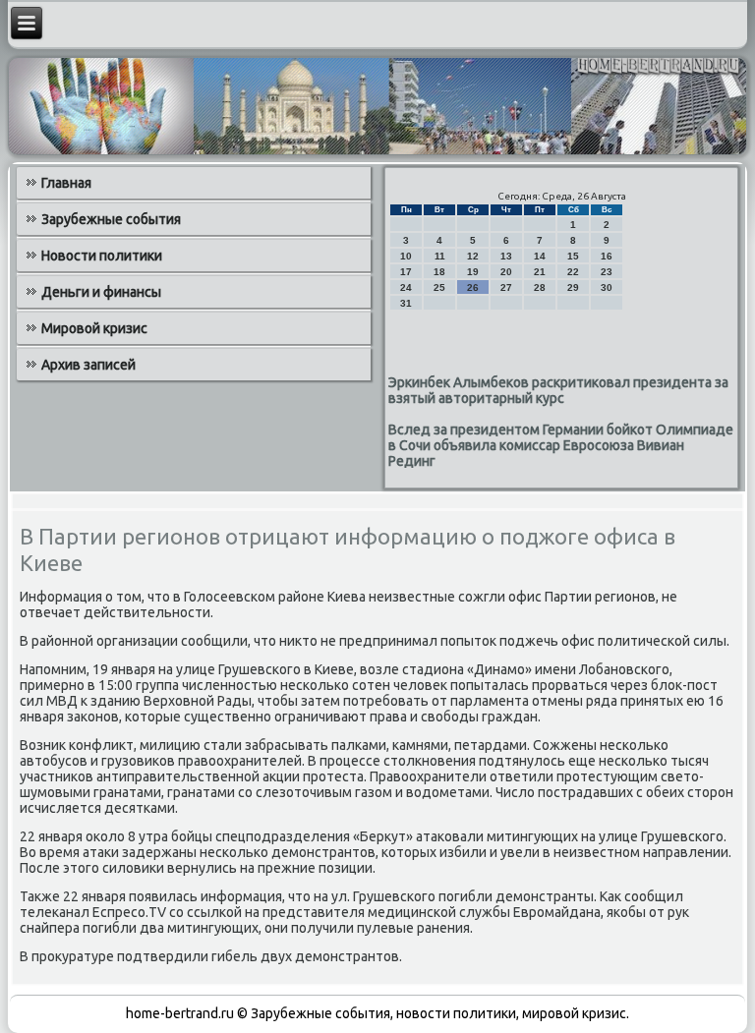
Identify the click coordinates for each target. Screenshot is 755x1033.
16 (606, 256)
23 (606, 271)
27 (506, 287)
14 (540, 256)
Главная (66, 183)
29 (573, 287)
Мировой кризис (94, 328)
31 (406, 303)
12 (473, 256)
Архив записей (88, 365)
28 (540, 287)
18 (439, 271)
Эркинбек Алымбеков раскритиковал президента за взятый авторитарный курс (558, 390)
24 (406, 287)
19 (473, 271)
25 (439, 287)
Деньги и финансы (101, 292)
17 (406, 271)
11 (440, 256)
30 (606, 287)
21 (540, 271)
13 (506, 256)
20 (506, 271)
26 (473, 287)
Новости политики (101, 255)
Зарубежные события (111, 219)
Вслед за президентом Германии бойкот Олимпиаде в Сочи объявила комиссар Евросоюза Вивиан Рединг (560, 445)
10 (406, 256)
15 (573, 256)
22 (573, 271)
